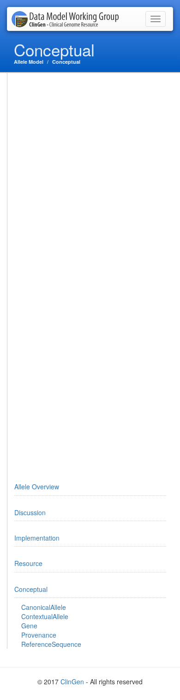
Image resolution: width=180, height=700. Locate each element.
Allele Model (28, 61)
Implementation (37, 537)
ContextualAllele (44, 616)
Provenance (38, 634)
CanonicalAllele (43, 607)
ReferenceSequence (51, 644)
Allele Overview (36, 486)
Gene (29, 625)
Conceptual (66, 61)
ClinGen (72, 681)
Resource (28, 563)
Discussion (30, 512)
